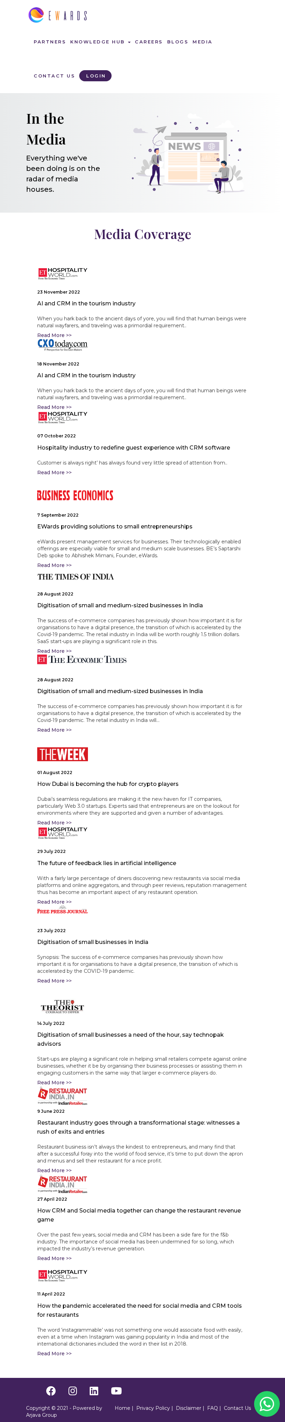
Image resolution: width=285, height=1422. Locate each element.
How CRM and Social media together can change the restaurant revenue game (139, 1215)
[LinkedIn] (94, 1393)
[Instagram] (72, 1393)
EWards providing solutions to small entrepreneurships (115, 526)
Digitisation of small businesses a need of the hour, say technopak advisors (130, 1039)
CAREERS (149, 41)
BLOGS (178, 41)
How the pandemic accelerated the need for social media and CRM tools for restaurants (139, 1310)
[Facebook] (51, 1393)
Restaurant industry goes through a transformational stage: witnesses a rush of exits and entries (138, 1127)
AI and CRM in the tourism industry (86, 303)
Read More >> (54, 335)
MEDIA (203, 41)
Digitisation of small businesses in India (92, 942)
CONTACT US (54, 76)
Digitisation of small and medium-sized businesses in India (120, 605)
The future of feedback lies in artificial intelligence (106, 863)
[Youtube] (116, 1393)
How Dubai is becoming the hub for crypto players (108, 784)
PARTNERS (50, 41)
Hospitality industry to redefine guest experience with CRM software (133, 447)
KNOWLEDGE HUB (98, 41)
